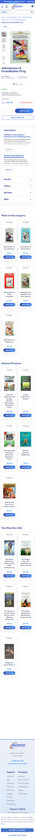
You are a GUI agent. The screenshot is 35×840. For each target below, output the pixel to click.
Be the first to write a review (11, 94)
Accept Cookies (17, 830)
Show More (9, 149)
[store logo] (17, 6)
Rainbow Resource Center (17, 745)
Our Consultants (23, 783)
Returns (9, 797)
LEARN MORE (31, 1)
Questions (10, 783)
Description (10, 130)
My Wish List (11, 804)
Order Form (11, 800)
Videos (7, 186)
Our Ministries (22, 794)
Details (7, 179)
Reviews (8, 192)
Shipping (10, 794)
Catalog (20, 790)
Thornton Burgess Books (18, 20)
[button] (4, 40)
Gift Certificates (23, 787)
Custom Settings (17, 835)
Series (19, 17)
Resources (10, 787)
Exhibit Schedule (23, 780)
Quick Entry (11, 790)
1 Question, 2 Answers (8, 93)
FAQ (8, 780)
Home (3, 17)
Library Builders (11, 17)
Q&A (6, 199)
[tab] (5, 26)
